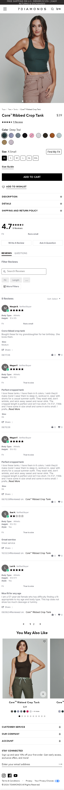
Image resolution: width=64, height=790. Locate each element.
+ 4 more (35, 711)
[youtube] (15, 775)
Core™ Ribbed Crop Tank (38, 499)
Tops (4, 109)
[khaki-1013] (4, 142)
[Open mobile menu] (5, 9)
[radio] (5, 280)
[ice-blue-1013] (59, 135)
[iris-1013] (11, 135)
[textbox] (61, 300)
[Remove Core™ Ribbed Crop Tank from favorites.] (44, 641)
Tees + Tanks (13, 109)
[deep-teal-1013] (4, 135)
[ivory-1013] (38, 135)
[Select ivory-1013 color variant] (30, 711)
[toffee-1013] (52, 135)
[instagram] (4, 775)
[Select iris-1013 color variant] (18, 711)
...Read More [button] (13, 409)
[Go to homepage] (32, 9)
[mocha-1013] (45, 135)
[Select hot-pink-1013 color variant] (27, 711)
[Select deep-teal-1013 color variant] (15, 711)
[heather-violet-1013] (11, 142)
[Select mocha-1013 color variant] (12, 711)
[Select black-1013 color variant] (24, 711)
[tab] (16, 243)
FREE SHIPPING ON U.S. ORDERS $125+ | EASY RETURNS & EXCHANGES (32, 2)
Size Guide (8, 167)
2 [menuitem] (33, 624)
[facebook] (9, 775)
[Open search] (52, 9)
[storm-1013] (18, 135)
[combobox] (54, 298)
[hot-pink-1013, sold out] (31, 135)
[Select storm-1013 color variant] (21, 711)
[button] (22, 101)
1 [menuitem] (30, 624)
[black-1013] (24, 135)
